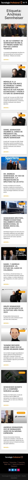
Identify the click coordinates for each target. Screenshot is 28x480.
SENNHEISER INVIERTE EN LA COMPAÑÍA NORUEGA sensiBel (13, 389)
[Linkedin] (15, 470)
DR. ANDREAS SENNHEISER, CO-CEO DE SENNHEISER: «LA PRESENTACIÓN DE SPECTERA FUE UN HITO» (14, 178)
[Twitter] (12, 470)
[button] (24, 2)
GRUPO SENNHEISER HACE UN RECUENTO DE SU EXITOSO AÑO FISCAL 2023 (14, 309)
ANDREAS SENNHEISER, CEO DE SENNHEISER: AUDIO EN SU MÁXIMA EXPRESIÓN (13, 430)
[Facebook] (9, 470)
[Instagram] (18, 470)
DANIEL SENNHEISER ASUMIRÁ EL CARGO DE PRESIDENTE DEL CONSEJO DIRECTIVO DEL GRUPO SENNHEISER (14, 134)
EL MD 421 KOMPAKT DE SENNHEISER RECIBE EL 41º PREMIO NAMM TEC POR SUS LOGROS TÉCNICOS (13, 45)
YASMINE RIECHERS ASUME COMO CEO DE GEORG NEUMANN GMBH (14, 347)
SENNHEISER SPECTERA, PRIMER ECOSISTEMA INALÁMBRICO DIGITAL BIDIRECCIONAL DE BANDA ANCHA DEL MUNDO (14, 223)
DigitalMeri (14, 478)
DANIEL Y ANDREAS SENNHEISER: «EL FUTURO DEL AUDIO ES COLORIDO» (13, 267)
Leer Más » (6, 59)
